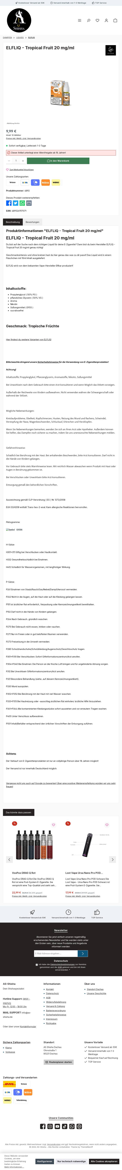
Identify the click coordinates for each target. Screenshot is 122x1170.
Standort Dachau (95, 989)
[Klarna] (13, 1100)
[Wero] (55, 182)
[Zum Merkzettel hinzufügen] (54, 825)
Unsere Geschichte (96, 993)
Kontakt (50, 989)
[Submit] (83, 953)
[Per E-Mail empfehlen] (29, 203)
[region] (61, 93)
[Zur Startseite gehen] (19, 20)
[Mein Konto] (106, 20)
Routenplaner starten (60, 1062)
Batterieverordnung (56, 1010)
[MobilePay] (35, 182)
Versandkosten (54, 1144)
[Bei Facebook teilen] (9, 203)
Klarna (9, 1047)
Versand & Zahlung (55, 1006)
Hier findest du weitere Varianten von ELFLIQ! (28, 339)
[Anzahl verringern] (9, 161)
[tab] (13, 222)
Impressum (51, 1019)
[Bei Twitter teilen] (15, 203)
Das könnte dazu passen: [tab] (18, 812)
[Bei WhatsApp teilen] (22, 203)
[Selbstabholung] (21, 1100)
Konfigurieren (44, 1161)
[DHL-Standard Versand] (9, 1084)
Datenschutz (52, 993)
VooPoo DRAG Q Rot (24, 873)
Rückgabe (51, 1023)
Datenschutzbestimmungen (62, 964)
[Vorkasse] (12, 182)
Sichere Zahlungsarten (16, 1042)
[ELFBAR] (110, 50)
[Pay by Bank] (25, 182)
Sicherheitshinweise (47, 362)
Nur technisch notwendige (71, 1161)
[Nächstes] (112, 859)
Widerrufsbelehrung (56, 1002)
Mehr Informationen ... (14, 1167)
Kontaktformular (28, 1026)
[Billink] (45, 182)
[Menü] (79, 20)
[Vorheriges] (9, 859)
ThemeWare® (87, 1147)
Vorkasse (10, 1052)
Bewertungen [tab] (32, 222)
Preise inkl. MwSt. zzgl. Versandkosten (23, 138)
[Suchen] (88, 20)
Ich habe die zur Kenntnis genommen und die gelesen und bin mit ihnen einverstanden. (62, 967)
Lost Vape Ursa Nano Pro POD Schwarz (83, 873)
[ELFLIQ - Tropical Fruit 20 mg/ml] (61, 93)
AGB (60, 967)
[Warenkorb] (115, 20)
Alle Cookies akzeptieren (104, 1161)
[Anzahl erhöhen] (23, 161)
